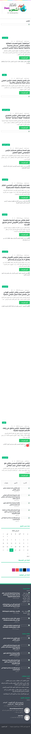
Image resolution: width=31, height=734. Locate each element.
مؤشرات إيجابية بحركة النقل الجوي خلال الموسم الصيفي (11, 504)
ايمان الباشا (26, 41)
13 (15, 543)
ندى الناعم (27, 461)
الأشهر (15, 483)
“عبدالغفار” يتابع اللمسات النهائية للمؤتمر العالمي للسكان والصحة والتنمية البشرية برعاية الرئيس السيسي (16, 45)
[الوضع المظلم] (5, 16)
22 (7, 546)
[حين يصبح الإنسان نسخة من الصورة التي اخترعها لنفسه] (25, 520)
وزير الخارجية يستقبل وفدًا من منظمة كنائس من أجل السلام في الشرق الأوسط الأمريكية (11, 511)
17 (27, 546)
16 (3, 543)
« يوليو (28, 556)
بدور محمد (27, 290)
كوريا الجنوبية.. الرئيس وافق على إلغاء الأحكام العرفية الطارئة (16, 429)
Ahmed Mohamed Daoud (16, 708)
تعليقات (6, 483)
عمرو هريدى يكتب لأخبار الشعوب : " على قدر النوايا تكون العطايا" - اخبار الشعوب (13, 703)
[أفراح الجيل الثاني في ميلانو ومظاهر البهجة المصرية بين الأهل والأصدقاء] (25, 606)
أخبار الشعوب (4, 726)
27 (15, 550)
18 (23, 546)
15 (7, 543)
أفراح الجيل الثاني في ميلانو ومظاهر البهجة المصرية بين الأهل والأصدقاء (11, 605)
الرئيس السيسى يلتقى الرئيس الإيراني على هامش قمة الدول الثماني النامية (16, 293)
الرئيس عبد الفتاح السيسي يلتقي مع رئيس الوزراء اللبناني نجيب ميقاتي (17, 464)
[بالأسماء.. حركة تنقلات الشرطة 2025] (25, 613)
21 (11, 546)
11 (23, 543)
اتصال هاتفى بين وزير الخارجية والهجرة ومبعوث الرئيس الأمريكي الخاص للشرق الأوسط (16, 222)
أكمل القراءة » (24, 58)
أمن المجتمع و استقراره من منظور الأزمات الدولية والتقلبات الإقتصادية (11, 626)
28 (11, 550)
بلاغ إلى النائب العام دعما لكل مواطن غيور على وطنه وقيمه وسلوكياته (11, 619)
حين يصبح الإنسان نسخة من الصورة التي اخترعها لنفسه (10, 519)
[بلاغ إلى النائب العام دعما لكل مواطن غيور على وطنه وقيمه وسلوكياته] (25, 620)
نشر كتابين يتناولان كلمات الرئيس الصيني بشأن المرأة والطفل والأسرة (15, 81)
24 (27, 550)
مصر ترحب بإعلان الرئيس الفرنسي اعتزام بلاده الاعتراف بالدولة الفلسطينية (16, 186)
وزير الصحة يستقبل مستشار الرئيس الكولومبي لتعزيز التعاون (17, 151)
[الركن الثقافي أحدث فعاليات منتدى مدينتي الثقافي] (25, 490)
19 (19, 546)
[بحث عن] (2, 16)
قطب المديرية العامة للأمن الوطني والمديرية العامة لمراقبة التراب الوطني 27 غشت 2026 (10, 497)
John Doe (20, 715)
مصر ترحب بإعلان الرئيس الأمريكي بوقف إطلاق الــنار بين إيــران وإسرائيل (16, 258)
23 (3, 546)
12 (19, 543)
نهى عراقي (26, 426)
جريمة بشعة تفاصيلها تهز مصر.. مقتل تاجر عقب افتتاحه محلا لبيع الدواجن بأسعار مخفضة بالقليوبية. (11, 595)
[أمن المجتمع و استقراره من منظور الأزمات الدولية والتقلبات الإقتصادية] (25, 628)
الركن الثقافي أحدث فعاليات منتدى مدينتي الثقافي (11, 489)
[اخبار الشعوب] (15, 7)
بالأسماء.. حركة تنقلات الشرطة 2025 (11, 611)
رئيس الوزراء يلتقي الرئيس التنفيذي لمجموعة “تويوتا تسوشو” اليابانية (17, 116)
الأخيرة (25, 483)
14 (11, 543)
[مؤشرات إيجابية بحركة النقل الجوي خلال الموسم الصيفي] (25, 505)
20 (15, 546)
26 (19, 550)
